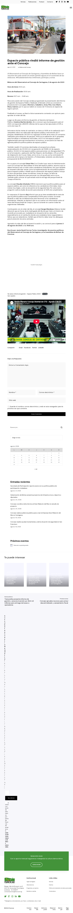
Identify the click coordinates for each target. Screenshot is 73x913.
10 (14, 457)
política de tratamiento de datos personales (7, 840)
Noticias (23, 2)
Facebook (27, 348)
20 (36, 460)
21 (43, 460)
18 (21, 460)
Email (21, 348)
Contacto (50, 2)
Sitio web (12, 400)
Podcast (41, 2)
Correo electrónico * (46, 392)
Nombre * (12, 392)
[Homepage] (9, 880)
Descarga (45, 294)
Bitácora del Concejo (25, 67)
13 (36, 457)
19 (29, 460)
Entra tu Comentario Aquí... (19, 365)
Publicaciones (32, 2)
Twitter (34, 348)
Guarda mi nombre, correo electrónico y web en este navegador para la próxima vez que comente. (35, 407)
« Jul (35, 469)
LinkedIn (41, 348)
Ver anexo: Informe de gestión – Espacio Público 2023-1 (24, 294)
